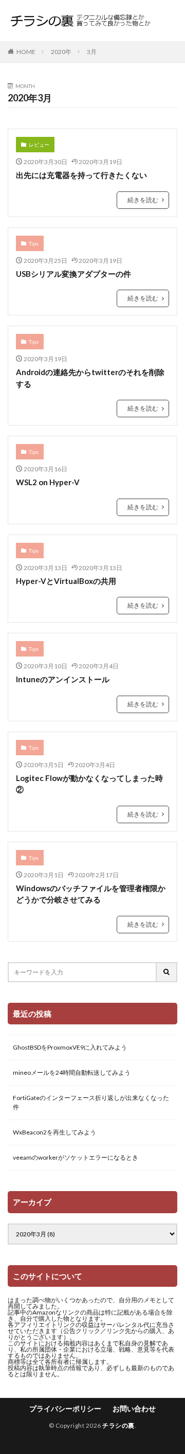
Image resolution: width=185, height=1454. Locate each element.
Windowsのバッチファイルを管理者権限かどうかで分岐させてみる (90, 894)
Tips (34, 243)
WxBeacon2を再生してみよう (54, 1132)
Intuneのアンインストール (62, 679)
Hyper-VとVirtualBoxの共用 (66, 581)
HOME (25, 52)
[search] (167, 972)
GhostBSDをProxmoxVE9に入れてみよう (70, 1047)
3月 (92, 52)
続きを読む (142, 200)
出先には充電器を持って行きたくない (81, 175)
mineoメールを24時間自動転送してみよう (72, 1072)
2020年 (61, 52)
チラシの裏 (118, 1425)
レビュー (39, 144)
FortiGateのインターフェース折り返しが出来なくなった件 (91, 1102)
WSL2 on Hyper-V (48, 482)
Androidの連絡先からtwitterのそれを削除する (90, 377)
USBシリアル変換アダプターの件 (73, 273)
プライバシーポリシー (65, 1408)
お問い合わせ (134, 1408)
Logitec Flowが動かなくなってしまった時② (89, 783)
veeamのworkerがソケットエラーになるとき (75, 1157)
